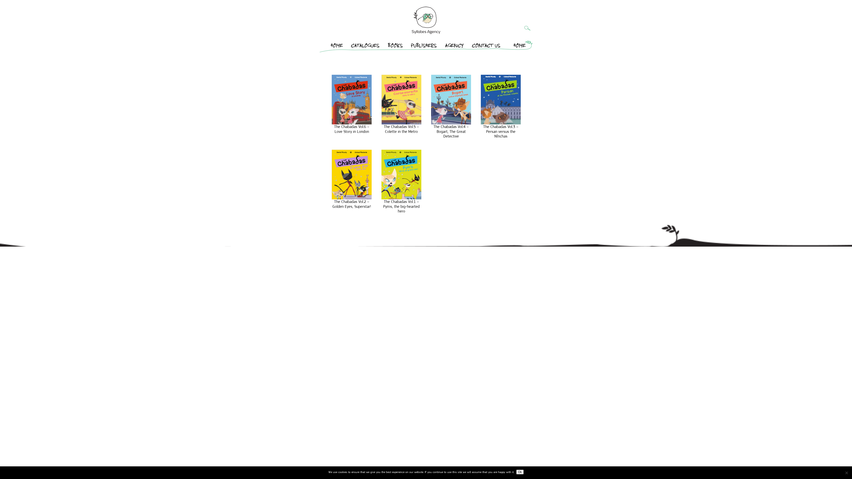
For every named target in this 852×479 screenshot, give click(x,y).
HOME (337, 46)
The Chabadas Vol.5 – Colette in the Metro (401, 129)
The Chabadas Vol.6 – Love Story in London (351, 129)
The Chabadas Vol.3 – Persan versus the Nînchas (500, 131)
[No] (846, 473)
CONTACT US (486, 46)
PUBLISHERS (424, 46)
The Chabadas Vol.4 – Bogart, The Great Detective (451, 131)
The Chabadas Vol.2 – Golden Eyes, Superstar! (351, 204)
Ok (520, 472)
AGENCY (454, 46)
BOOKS (395, 46)
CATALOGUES (365, 46)
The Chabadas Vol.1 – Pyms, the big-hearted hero (401, 206)
